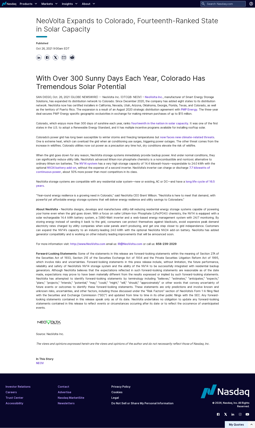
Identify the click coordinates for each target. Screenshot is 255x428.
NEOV (40, 363)
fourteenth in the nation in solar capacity (159, 123)
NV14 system (88, 163)
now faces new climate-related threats (187, 137)
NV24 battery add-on (61, 167)
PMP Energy (189, 109)
